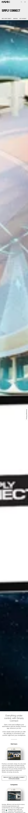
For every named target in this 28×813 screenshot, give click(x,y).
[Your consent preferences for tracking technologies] (26, 414)
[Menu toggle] (25, 2)
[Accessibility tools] (6, 810)
